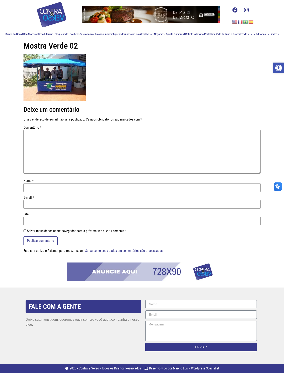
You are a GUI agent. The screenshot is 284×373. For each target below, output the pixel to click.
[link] (278, 68)
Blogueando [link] (61, 34)
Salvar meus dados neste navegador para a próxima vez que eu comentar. (76, 231)
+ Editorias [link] (260, 34)
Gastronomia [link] (86, 34)
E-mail (28, 197)
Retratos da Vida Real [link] (197, 34)
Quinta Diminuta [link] (175, 34)
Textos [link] (245, 34)
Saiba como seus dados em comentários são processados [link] (124, 251)
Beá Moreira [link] (30, 34)
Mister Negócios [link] (155, 34)
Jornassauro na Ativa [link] (133, 34)
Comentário (32, 127)
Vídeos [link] (275, 34)
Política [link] (74, 34)
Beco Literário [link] (45, 34)
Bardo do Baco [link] (13, 34)
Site (26, 214)
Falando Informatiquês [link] (107, 34)
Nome (28, 180)
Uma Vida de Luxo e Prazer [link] (225, 34)
